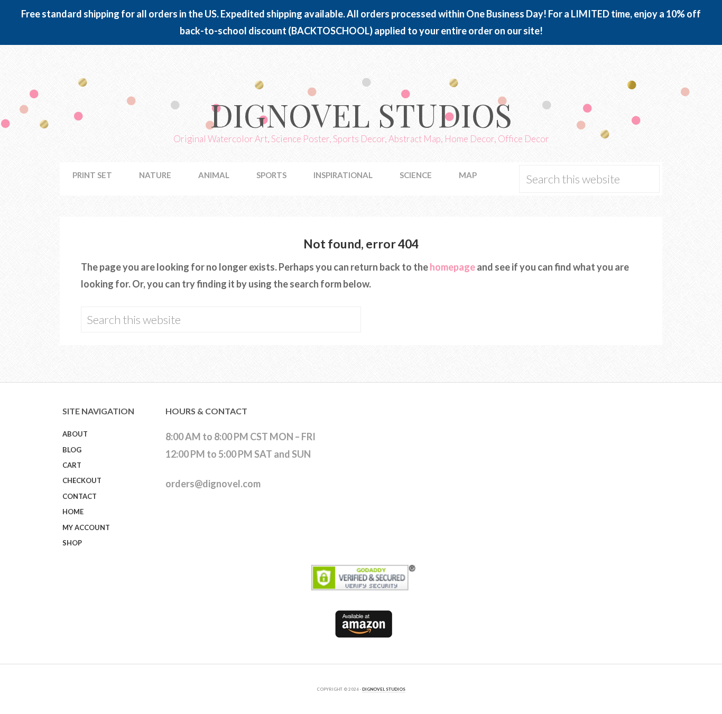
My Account (86, 527)
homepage (452, 267)
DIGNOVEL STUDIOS (383, 689)
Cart (71, 465)
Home (73, 511)
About (75, 434)
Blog (71, 450)
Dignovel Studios (361, 114)
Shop (72, 543)
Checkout (81, 480)
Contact (79, 496)
